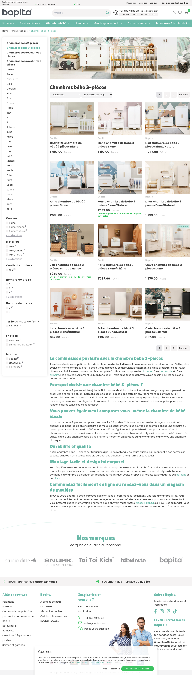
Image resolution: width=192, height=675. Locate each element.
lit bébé (147, 371)
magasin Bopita (144, 503)
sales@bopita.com (149, 11)
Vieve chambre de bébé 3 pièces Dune (163, 266)
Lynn (9, 156)
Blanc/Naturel (18, 231)
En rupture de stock (22, 344)
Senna (10, 189)
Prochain (183, 94)
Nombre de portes (19, 303)
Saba (10, 185)
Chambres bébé (56, 23)
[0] (186, 12)
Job (9, 117)
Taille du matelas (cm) (22, 321)
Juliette (11, 127)
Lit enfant (80, 23)
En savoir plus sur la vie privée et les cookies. (92, 662)
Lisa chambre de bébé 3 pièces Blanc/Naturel (162, 144)
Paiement (8, 602)
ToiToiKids (15, 367)
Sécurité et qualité (51, 611)
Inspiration (84, 611)
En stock (12, 336)
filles (57, 478)
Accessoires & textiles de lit (172, 23)
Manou (11, 161)
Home (5, 31)
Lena (9, 141)
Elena (10, 93)
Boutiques (131, 3)
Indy (9, 112)
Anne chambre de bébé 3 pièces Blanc (68, 203)
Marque (11, 354)
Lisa (9, 151)
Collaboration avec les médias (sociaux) (53, 618)
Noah (10, 170)
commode (166, 371)
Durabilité (46, 606)
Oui (12, 270)
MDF (12, 246)
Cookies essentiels (111, 668)
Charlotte (12, 79)
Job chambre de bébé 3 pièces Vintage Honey (67, 266)
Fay (9, 98)
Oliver (10, 175)
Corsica (11, 88)
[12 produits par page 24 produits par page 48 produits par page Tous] (96, 94)
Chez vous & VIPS (88, 606)
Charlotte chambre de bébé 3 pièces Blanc (66, 144)
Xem (9, 204)
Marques (143, 3)
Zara (9, 209)
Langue (154, 3)
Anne (10, 74)
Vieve (10, 199)
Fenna (10, 103)
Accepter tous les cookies (137, 668)
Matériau (12, 242)
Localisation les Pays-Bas (175, 3)
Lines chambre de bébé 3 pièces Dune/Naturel (163, 203)
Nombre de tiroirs (18, 279)
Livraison (7, 606)
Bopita (14, 358)
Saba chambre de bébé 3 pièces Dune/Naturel (116, 330)
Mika (9, 165)
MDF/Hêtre (16, 254)
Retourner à (9, 626)
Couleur (11, 218)
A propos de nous (50, 602)
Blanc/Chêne (17, 227)
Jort (9, 122)
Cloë (9, 84)
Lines (9, 146)
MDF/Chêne (17, 250)
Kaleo (10, 136)
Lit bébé (7, 23)
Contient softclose (19, 265)
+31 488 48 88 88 (129, 11)
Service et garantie (13, 645)
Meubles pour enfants (107, 23)
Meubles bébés (29, 23)
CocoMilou (16, 363)
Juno (9, 132)
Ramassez (8, 630)
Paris (9, 180)
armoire (54, 375)
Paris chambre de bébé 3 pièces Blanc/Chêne (115, 266)
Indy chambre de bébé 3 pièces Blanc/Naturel (67, 330)
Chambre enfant (138, 23)
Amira (10, 69)
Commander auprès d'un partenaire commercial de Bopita (18, 616)
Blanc (13, 223)
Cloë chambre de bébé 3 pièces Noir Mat (162, 330)
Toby (10, 194)
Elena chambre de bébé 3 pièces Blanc (116, 144)
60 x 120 (15, 326)
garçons (181, 474)
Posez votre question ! (97, 629)
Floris (10, 108)
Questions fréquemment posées (16, 638)
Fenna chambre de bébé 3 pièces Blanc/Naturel (116, 203)
